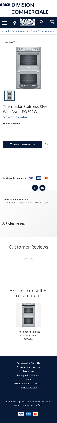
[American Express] (28, 414)
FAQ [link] (28, 379)
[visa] (21, 414)
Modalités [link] (28, 371)
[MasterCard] (36, 414)
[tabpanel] (28, 323)
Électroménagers (20, 31)
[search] (41, 21)
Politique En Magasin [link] (28, 375)
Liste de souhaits (49, 144)
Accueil (5, 31)
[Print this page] (35, 188)
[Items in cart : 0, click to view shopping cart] (52, 25)
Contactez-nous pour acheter (24, 145)
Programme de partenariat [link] (28, 383)
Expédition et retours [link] (28, 367)
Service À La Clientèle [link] (28, 363)
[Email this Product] (42, 188)
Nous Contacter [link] (28, 387)
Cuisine (34, 31)
